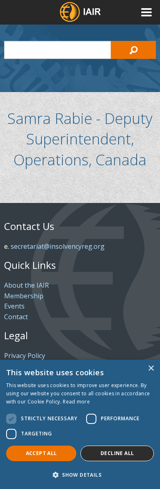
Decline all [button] (117, 453)
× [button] (151, 368)
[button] (80, 475)
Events (14, 306)
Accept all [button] (41, 453)
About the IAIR (26, 285)
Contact (16, 316)
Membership (23, 295)
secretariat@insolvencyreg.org (58, 246)
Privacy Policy (24, 355)
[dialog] (80, 424)
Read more (76, 401)
